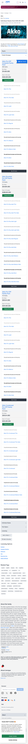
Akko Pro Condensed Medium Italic (13, 495)
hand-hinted (23, 580)
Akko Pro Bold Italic (9, 166)
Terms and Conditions (6, 718)
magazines (21, 588)
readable (3, 586)
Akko (12, 626)
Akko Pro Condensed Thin (11, 433)
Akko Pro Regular (8, 123)
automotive (7, 580)
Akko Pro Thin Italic (9, 97)
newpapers (3, 591)
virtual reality (4, 573)
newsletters (13, 583)
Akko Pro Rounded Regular (11, 238)
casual (8, 575)
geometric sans (16, 586)
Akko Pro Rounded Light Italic (11, 230)
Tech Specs (5, 527)
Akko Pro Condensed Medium (11, 486)
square (3, 567)
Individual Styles (6, 523)
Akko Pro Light (7, 106)
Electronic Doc (4, 556)
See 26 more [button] (14, 171)
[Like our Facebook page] (16, 693)
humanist (8, 578)
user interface (4, 570)
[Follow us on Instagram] (3, 693)
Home (2, 13)
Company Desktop (5, 549)
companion (14, 570)
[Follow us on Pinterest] (11, 693)
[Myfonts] (7, 3)
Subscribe (20, 689)
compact (23, 578)
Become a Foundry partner (8, 707)
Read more (3, 678)
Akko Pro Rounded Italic (10, 247)
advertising (10, 591)
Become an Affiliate (6, 710)
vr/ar (10, 573)
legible (7, 567)
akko (2, 580)
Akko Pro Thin (7, 89)
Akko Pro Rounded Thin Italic (11, 213)
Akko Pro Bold (7, 158)
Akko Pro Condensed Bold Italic (12, 512)
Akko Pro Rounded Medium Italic (12, 264)
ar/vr (24, 573)
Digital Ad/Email (4, 558)
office (16, 588)
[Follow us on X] (7, 693)
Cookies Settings (13, 740)
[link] (23, 2)
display (12, 567)
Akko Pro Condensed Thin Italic (12, 442)
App (2, 554)
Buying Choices (8, 80)
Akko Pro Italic (7, 132)
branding (11, 588)
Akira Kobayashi (21, 44)
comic (2, 578)
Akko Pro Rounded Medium (11, 256)
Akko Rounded (5, 627)
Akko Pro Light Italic (9, 115)
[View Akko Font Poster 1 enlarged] (14, 32)
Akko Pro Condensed (9, 468)
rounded (20, 583)
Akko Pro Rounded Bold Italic (11, 281)
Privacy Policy (16, 731)
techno (19, 575)
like (17, 567)
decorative (13, 575)
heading (3, 575)
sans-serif (17, 578)
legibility (21, 567)
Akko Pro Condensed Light (11, 451)
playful (24, 575)
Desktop (2, 547)
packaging (9, 586)
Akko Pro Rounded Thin (10, 204)
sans (13, 578)
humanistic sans (18, 591)
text (8, 583)
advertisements (15, 580)
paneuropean (4, 588)
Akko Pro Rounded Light (10, 221)
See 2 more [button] (14, 286)
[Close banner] (25, 7)
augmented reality (17, 573)
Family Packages (6, 55)
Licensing (4, 531)
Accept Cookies (13, 736)
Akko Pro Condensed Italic (11, 477)
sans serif (3, 583)
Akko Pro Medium (8, 140)
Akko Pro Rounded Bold (10, 273)
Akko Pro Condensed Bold (11, 504)
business (3, 593)
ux (19, 570)
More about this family (13, 46)
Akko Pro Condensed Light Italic (12, 459)
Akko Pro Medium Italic (10, 149)
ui (9, 570)
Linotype (6, 13)
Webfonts (3, 551)
